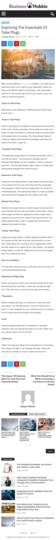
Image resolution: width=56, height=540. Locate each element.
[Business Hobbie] (28, 5)
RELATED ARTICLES (18, 414)
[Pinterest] (16, 43)
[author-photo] (28, 397)
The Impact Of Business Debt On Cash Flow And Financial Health (13, 379)
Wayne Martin (9, 37)
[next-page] (29, 445)
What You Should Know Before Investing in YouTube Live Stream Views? (43, 380)
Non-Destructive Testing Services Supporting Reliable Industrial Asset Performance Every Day (33, 507)
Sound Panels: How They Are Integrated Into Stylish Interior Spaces (8, 434)
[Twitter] (10, 43)
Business (10, 20)
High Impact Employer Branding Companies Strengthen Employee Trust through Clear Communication (35, 480)
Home (3, 20)
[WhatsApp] (23, 43)
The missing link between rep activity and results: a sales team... (34, 465)
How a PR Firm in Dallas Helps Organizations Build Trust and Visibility (45, 434)
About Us (33, 533)
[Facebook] (4, 43)
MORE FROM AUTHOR (37, 414)
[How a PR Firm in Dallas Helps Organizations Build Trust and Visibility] (46, 424)
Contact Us (23, 533)
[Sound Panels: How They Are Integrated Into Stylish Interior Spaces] (9, 424)
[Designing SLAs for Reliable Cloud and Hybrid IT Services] (8, 495)
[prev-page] (26, 445)
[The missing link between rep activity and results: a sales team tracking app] (8, 468)
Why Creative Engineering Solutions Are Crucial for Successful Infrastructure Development (27, 436)
